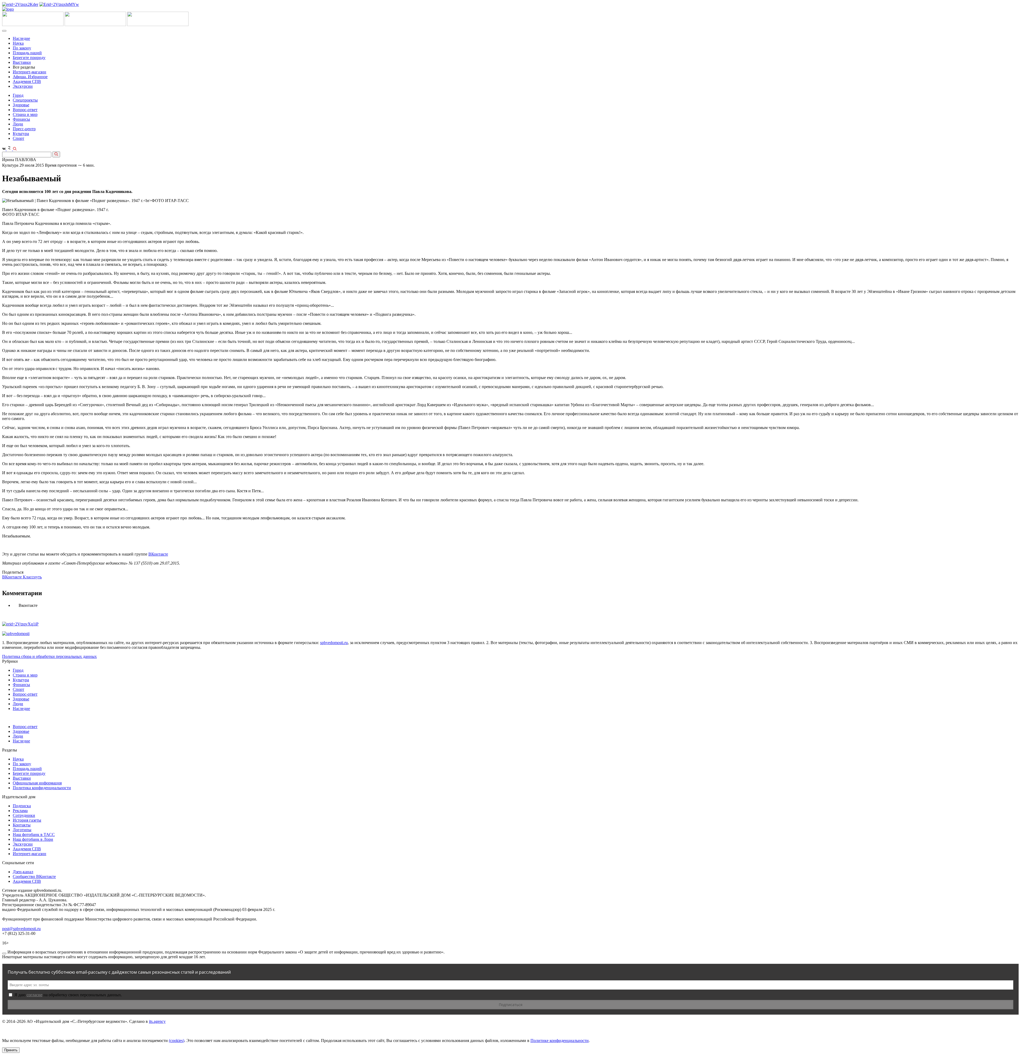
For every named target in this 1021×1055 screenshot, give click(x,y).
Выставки (22, 62)
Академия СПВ (27, 81)
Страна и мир (25, 114)
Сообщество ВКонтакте (34, 876)
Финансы (21, 119)
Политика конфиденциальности (42, 787)
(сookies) (176, 1040)
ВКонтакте (158, 554)
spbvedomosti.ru (334, 642)
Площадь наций (27, 53)
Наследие (21, 38)
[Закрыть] (4, 953)
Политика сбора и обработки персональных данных (49, 656)
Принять (11, 1050)
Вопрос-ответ (25, 109)
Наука (18, 43)
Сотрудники (24, 815)
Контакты (22, 825)
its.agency (157, 1021)
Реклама (20, 810)
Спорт (18, 138)
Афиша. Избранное (30, 76)
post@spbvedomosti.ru (21, 928)
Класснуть (32, 577)
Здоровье (21, 105)
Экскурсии (23, 86)
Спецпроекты (25, 100)
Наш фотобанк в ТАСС (34, 834)
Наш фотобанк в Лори (33, 839)
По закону (22, 48)
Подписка (22, 806)
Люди (18, 124)
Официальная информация (37, 783)
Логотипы (22, 829)
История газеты (27, 820)
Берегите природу (29, 57)
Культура (21, 133)
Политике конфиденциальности (559, 1040)
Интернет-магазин (29, 72)
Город (18, 95)
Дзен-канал (23, 871)
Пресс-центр (24, 129)
